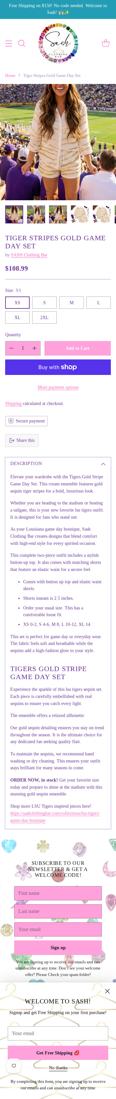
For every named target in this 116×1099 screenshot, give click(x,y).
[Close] (107, 991)
